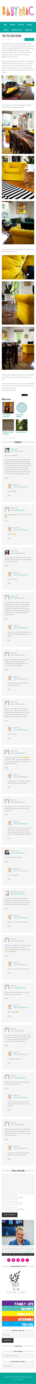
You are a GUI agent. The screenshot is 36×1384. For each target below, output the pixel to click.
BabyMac (18, 16)
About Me (21, 25)
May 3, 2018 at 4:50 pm (18, 510)
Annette (13, 449)
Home (5, 25)
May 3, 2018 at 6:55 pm (18, 704)
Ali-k (12, 1122)
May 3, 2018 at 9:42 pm (18, 853)
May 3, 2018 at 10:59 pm (18, 987)
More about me (28, 1251)
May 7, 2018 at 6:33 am (21, 776)
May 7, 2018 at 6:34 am (21, 678)
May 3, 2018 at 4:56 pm (18, 598)
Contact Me (28, 30)
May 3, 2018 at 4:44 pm (18, 451)
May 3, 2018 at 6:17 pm (18, 655)
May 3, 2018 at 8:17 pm (18, 802)
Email (20, 1203)
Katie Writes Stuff (16, 891)
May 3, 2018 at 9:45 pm (18, 893)
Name (20, 1197)
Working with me (17, 30)
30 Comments (29, 39)
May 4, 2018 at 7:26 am (18, 1030)
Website (21, 1209)
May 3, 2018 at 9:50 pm (18, 940)
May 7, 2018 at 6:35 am (21, 486)
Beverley (29, 25)
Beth (10, 39)
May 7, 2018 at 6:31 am (21, 1007)
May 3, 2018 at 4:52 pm (18, 553)
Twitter (30, 1254)
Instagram (22, 1254)
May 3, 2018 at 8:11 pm (18, 753)
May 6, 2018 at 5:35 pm (18, 1124)
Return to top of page (18, 1379)
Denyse (13, 596)
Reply (6, 477)
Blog (10, 437)
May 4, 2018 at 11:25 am (18, 1077)
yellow (22, 105)
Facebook (5, 1254)
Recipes (6, 30)
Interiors (14, 437)
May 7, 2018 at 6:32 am (21, 870)
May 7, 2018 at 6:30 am (21, 1148)
